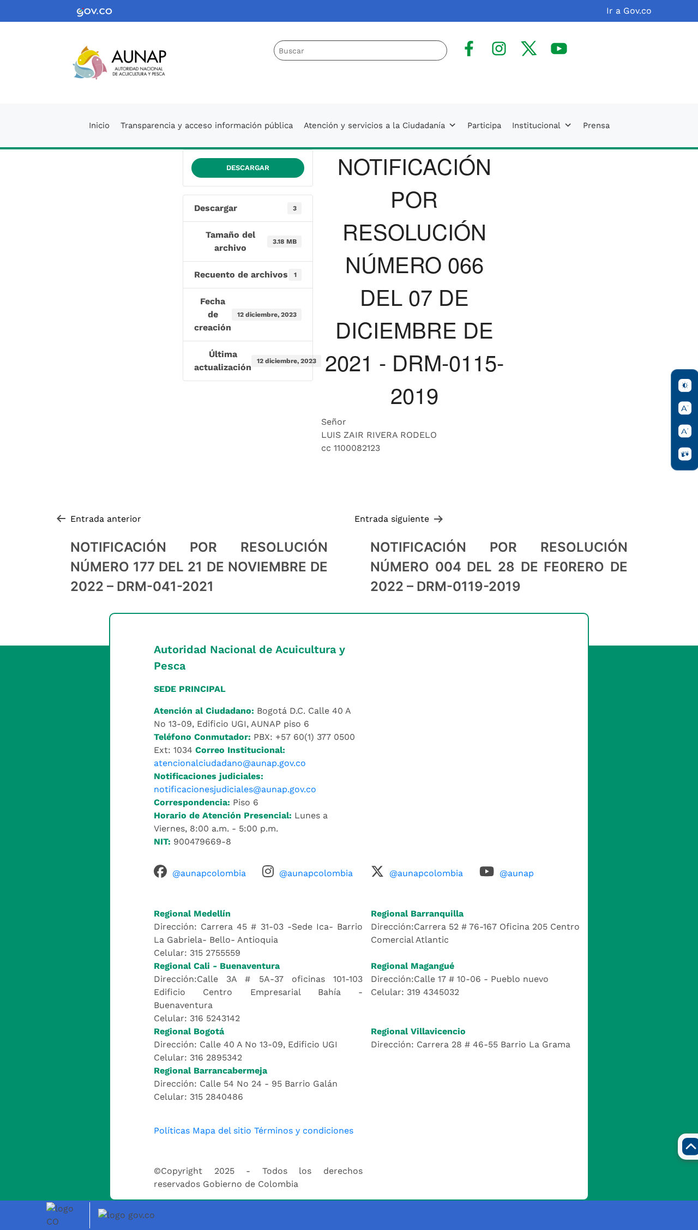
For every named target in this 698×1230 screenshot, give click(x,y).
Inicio (99, 125)
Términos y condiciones (303, 1130)
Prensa (596, 125)
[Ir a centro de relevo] (684, 454)
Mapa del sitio (221, 1130)
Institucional (536, 125)
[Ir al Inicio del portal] (110, 62)
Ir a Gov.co (629, 10)
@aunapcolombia (209, 873)
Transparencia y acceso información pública (207, 125)
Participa (484, 125)
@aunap (517, 873)
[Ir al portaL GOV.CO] (128, 1214)
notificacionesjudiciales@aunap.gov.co (235, 789)
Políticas (172, 1130)
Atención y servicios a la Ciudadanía (374, 125)
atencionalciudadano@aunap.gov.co (230, 763)
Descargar (247, 168)
